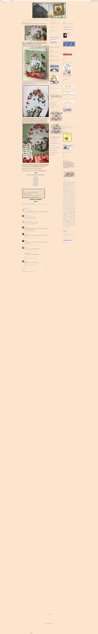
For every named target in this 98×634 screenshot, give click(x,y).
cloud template (68, 192)
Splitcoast (65, 188)
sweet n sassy (70, 222)
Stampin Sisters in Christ (70, 188)
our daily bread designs (38, 204)
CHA (66, 181)
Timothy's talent (73, 189)
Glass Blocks (52, 107)
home (70, 204)
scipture (67, 219)
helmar (64, 204)
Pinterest (70, 187)
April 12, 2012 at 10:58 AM (30, 258)
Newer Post (23, 269)
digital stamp (69, 197)
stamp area (64, 222)
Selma (26, 247)
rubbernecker (65, 218)
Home (23, 19)
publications (65, 217)
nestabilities (69, 211)
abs (64, 190)
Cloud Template (52, 102)
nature (66, 211)
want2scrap (64, 224)
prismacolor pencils (71, 216)
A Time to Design (27, 210)
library (74, 206)
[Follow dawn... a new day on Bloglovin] (68, 29)
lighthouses (64, 207)
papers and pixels (70, 214)
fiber (66, 201)
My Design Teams (53, 19)
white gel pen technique (66, 225)
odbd (32, 204)
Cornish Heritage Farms (69, 184)
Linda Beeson (27, 221)
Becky (26, 233)
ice (71, 204)
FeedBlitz (55, 43)
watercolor (68, 224)
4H (64, 181)
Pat (25, 240)
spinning (72, 221)
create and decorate (67, 195)
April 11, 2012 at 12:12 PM (30, 218)
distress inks (65, 198)
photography (73, 215)
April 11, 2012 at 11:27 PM (30, 237)
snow (64, 221)
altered (71, 190)
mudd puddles (70, 209)
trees (66, 223)
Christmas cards (66, 183)
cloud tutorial (73, 192)
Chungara (70, 183)
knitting (64, 206)
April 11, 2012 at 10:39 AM (30, 213)
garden (71, 202)
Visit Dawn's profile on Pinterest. (55, 23)
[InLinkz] (63, 59)
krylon (67, 206)
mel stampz (65, 208)
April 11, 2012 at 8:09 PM (30, 231)
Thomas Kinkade (68, 189)
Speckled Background (53, 103)
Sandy (26, 260)
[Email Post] (33, 203)
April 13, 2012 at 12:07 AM (30, 265)
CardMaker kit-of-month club (71, 181)
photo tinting (68, 215)
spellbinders (45, 204)
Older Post (47, 269)
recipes (74, 217)
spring (74, 221)
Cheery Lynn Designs (67, 182)
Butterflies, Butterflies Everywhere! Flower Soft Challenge (34, 23)
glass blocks (65, 203)
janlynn (74, 205)
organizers (65, 212)
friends (69, 202)
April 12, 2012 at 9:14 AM (30, 250)
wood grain (73, 225)
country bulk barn (70, 194)
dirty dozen (73, 197)
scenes (64, 219)
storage (67, 222)
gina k (74, 202)
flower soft (27, 204)
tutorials (69, 223)
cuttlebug (72, 196)
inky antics (73, 204)
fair (74, 199)
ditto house (70, 198)
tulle (67, 223)
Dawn (69, 33)
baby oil (73, 190)
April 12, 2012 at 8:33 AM (30, 244)
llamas (67, 207)
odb (72, 211)
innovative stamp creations (68, 205)
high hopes (67, 204)
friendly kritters (65, 202)
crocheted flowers (67, 196)
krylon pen (71, 206)
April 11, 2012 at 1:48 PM (30, 224)
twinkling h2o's (73, 223)
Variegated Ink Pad (53, 105)
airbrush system (67, 190)
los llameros (71, 207)
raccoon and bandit (70, 217)
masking (73, 207)
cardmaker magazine (68, 191)
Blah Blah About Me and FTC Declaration (32, 19)
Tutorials (42, 19)
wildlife (71, 225)
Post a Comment (24, 267)
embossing (73, 198)
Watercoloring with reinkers (54, 106)
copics (65, 194)
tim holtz (73, 222)
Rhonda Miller (27, 215)
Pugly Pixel (73, 187)
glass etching (69, 203)
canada (64, 191)
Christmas (73, 182)
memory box (69, 208)
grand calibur (73, 203)
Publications (47, 19)
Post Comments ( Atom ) (30, 271)
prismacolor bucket (65, 216)
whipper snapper (72, 224)
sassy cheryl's (72, 218)
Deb (25, 226)
